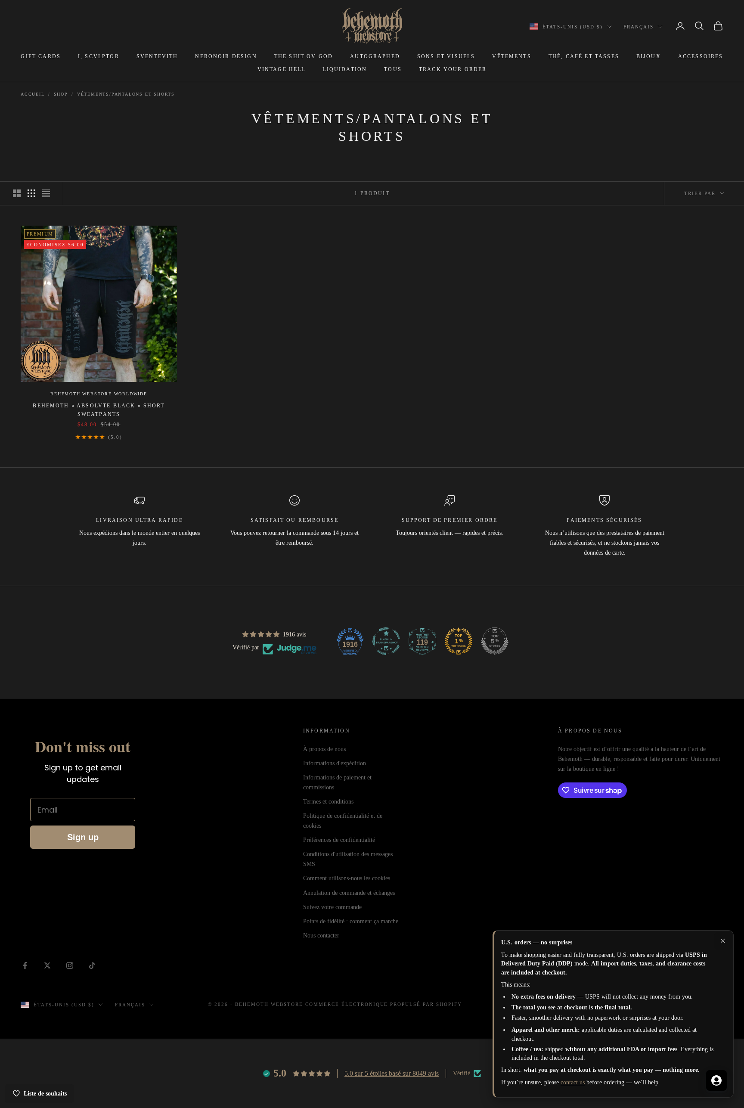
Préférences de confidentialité (339, 840)
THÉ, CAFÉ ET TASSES (584, 56)
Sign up (83, 837)
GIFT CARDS (41, 56)
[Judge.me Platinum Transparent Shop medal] (386, 641)
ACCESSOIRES (700, 56)
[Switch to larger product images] (17, 193)
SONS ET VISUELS (446, 56)
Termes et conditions (328, 801)
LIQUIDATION (344, 69)
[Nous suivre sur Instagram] (69, 965)
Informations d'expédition (334, 763)
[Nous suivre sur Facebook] (25, 965)
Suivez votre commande (332, 907)
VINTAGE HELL (281, 69)
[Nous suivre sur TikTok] (92, 965)
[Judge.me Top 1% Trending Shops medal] (458, 641)
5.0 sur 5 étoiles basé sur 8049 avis (391, 1073)
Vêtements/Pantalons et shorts (126, 94)
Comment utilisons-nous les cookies (346, 878)
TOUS (393, 69)
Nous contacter (321, 935)
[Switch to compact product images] (46, 193)
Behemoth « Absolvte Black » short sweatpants (98, 410)
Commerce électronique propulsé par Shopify (383, 1004)
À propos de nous (324, 749)
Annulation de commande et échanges (349, 893)
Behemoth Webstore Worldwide (98, 393)
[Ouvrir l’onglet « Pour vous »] (716, 1080)
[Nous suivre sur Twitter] (47, 965)
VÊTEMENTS (511, 56)
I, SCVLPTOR (98, 56)
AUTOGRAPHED (375, 56)
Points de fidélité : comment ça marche (350, 921)
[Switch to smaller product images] (31, 193)
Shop (61, 94)
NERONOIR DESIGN (226, 56)
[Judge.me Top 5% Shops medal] (494, 641)
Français (638, 26)
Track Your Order (453, 69)
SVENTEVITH (157, 56)
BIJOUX (648, 56)
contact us (573, 1082)
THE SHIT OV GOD (303, 56)
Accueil (33, 94)
